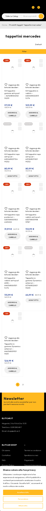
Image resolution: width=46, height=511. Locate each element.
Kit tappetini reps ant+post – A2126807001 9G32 (33, 158)
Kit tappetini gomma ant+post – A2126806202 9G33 (12, 94)
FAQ (3, 460)
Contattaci (6, 455)
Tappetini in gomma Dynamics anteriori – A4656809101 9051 (12, 349)
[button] (12, 114)
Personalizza (23, 499)
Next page (28, 384)
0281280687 (16, 427)
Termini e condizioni (32, 450)
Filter (24, 51)
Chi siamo (6, 450)
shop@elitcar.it (13, 431)
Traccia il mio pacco (32, 465)
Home (4, 25)
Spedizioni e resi (31, 455)
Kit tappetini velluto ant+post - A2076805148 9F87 (33, 218)
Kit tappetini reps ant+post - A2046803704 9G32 (12, 158)
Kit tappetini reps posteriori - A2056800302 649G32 (12, 218)
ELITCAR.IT (7, 418)
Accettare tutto (23, 492)
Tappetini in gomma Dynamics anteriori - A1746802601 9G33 (33, 283)
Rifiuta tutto (23, 506)
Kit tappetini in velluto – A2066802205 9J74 (32, 94)
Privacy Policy (8, 465)
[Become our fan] (4, 436)
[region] (23, 488)
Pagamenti (29, 460)
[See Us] (10, 436)
